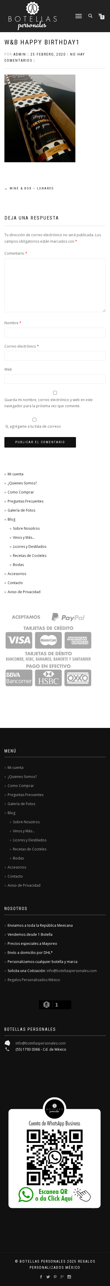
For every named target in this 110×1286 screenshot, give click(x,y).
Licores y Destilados (29, 546)
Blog (11, 519)
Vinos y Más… (24, 537)
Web (8, 369)
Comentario (15, 253)
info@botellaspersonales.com (72, 970)
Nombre (12, 322)
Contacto (15, 582)
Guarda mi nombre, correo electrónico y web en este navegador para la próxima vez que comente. (48, 403)
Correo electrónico (21, 346)
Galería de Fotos (21, 510)
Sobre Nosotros (26, 528)
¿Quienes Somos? (22, 483)
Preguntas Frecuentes (25, 501)
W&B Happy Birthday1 (42, 42)
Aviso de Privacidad (24, 591)
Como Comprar (21, 492)
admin (19, 54)
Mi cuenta (15, 474)
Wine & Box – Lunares (29, 188)
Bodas (18, 564)
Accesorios (17, 573)
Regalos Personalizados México (34, 979)
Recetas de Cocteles (29, 555)
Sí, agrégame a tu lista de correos (32, 426)
